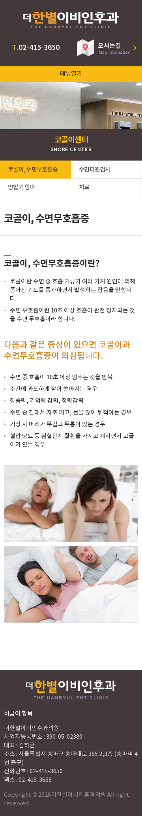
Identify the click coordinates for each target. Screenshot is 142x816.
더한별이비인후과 (71, 19)
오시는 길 (106, 47)
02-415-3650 (36, 48)
